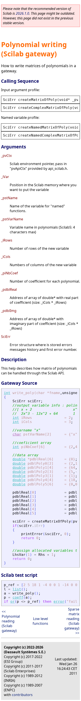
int (7, 393)
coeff (18, 597)
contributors (22, 694)
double (19, 459)
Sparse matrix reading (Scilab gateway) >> (71, 621)
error (59, 601)
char (17, 434)
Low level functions (40, 621)
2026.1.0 (22, 13)
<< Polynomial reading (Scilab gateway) (11, 621)
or (12, 601)
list (17, 589)
